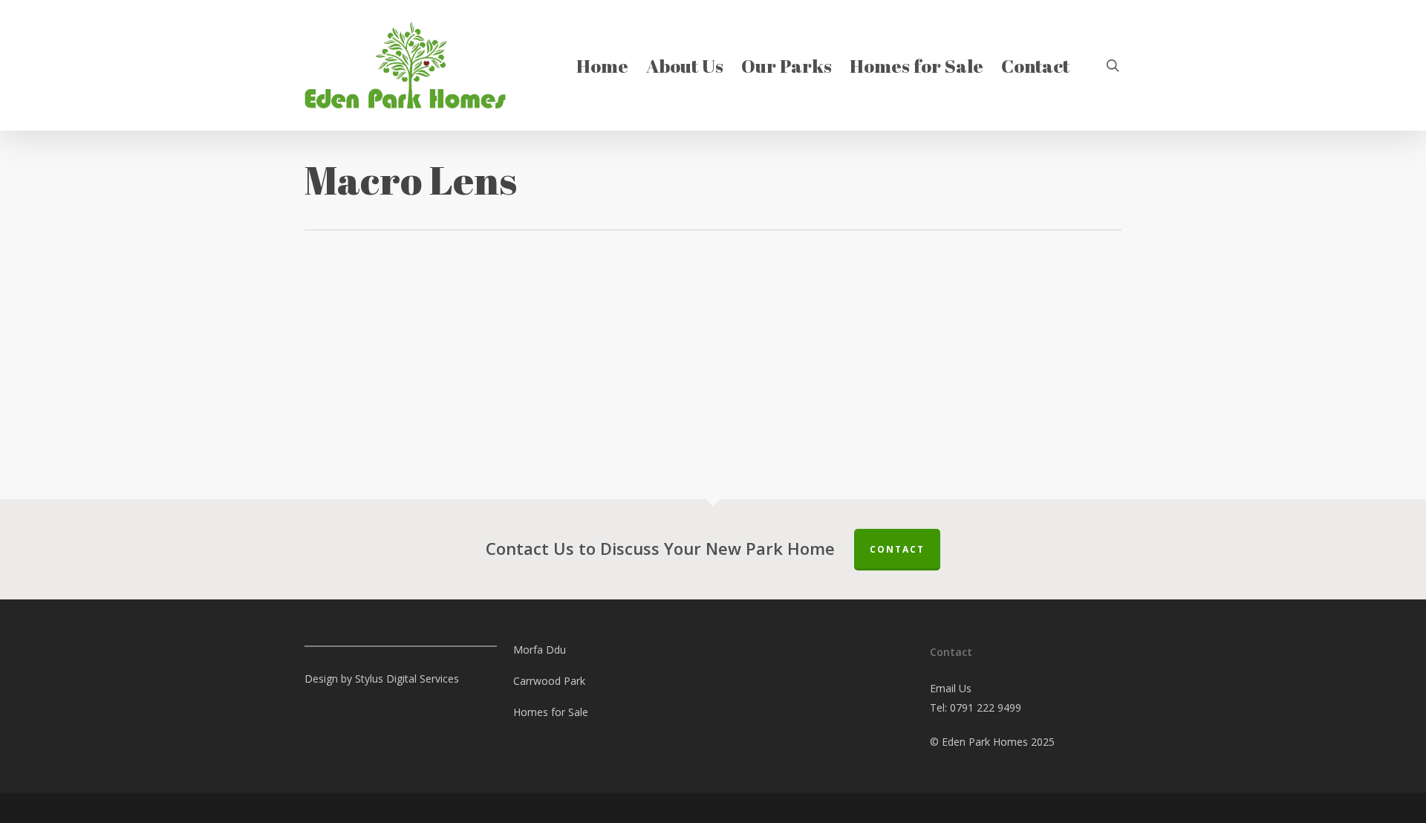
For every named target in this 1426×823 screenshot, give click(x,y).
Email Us (950, 688)
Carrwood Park (549, 681)
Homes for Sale (550, 712)
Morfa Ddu (539, 650)
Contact (897, 549)
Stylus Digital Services (407, 678)
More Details (389, 382)
